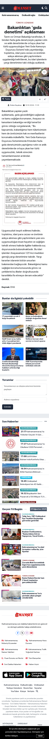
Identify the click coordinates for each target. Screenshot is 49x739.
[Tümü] (45, 422)
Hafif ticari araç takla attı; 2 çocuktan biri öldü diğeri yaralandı (11, 341)
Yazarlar (38, 688)
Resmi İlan (28, 688)
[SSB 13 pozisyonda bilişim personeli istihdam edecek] (36, 354)
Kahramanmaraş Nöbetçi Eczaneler (10, 642)
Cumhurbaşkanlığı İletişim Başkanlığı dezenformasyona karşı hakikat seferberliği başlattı (12, 366)
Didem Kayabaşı (16, 105)
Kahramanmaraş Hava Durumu (36, 642)
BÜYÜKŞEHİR (8, 724)
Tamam (40, 736)
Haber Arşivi (34, 664)
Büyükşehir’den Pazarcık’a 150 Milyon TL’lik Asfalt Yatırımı (32, 495)
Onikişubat (39, 685)
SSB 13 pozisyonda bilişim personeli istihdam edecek (34, 364)
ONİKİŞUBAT (26, 477)
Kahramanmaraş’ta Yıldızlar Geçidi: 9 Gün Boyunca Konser (32, 433)
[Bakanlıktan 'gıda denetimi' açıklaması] (24, 82)
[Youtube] (31, 633)
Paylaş (7, 99)
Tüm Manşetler (35, 658)
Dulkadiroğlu (28, 15)
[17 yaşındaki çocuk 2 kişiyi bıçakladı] (12, 308)
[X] (22, 633)
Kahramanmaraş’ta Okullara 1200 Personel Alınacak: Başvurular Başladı (33, 446)
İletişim (31, 691)
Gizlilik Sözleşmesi (27, 736)
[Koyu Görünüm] (43, 8)
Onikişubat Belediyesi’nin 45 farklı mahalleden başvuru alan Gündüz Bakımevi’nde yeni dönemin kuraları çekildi (32, 483)
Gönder (7, 407)
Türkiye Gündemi (24, 23)
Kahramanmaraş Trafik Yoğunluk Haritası (36, 650)
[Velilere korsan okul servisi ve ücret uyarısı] (36, 331)
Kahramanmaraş (10, 15)
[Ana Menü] (3, 8)
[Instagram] (27, 633)
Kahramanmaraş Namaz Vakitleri (10, 650)
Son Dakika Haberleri (12, 664)
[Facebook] (18, 633)
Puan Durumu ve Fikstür (14, 658)
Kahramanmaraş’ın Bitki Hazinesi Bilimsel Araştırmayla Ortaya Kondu (33, 471)
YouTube (15, 691)
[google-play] (36, 675)
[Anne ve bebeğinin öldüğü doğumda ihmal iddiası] (36, 308)
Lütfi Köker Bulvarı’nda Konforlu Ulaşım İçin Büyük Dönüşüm (33, 458)
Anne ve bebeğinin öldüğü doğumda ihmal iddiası (36, 318)
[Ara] (46, 8)
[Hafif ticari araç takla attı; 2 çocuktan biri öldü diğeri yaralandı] (12, 331)
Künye (23, 691)
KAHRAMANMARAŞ (28, 428)
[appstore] (13, 675)
